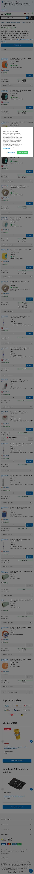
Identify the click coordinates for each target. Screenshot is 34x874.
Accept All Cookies (22, 152)
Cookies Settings (11, 152)
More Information (6, 148)
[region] (17, 142)
